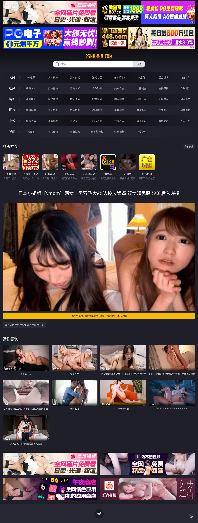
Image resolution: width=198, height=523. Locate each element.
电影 (12, 99)
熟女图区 (163, 110)
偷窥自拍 (31, 110)
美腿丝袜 (119, 110)
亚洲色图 (53, 110)
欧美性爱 (97, 99)
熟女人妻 (119, 88)
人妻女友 (75, 121)
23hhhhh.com (99, 56)
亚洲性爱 (31, 99)
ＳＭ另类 (185, 88)
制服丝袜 (119, 99)
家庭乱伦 (53, 121)
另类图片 (185, 110)
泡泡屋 (141, 131)
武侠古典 (97, 121)
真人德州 (53, 77)
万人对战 (75, 77)
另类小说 (141, 121)
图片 (12, 110)
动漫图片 (97, 110)
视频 (12, 88)
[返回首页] (191, 516)
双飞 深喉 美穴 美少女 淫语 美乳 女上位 (24, 324)
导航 (12, 132)
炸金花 (141, 77)
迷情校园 (119, 121)
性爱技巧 (185, 121)
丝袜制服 (141, 88)
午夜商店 (53, 131)
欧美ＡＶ (75, 88)
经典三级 (141, 99)
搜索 (139, 64)
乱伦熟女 (163, 99)
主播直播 (163, 88)
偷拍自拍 (53, 99)
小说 (12, 121)
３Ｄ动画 (97, 88)
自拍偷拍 (53, 88)
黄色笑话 (163, 121)
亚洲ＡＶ (31, 88)
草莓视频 (75, 131)
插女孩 (31, 131)
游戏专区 (97, 77)
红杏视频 (119, 131)
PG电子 (31, 77)
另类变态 (185, 99)
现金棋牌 (163, 77)
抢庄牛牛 (185, 77)
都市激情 (31, 121)
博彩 (12, 77)
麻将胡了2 (119, 77)
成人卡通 (75, 99)
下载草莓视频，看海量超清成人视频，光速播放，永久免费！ (99, 315)
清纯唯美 (141, 110)
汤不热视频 (97, 131)
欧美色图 (75, 110)
